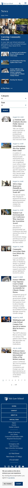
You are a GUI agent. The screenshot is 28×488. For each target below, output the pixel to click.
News (6, 15)
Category (5, 96)
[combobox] (14, 99)
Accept (18, 484)
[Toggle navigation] (25, 3)
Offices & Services (14, 432)
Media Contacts (14, 427)
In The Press (5, 88)
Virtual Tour (14, 419)
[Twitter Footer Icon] (5, 467)
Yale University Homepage (14, 448)
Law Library (14, 434)
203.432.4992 (14, 460)
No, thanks (8, 484)
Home (2, 15)
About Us (14, 415)
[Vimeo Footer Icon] (19, 467)
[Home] (7, 3)
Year (3, 102)
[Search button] (20, 5)
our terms (11, 478)
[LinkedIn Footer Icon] (12, 467)
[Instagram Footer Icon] (9, 467)
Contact (14, 410)
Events (14, 425)
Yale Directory (14, 446)
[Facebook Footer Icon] (16, 467)
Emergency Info (14, 444)
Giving (14, 406)
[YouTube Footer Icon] (23, 467)
